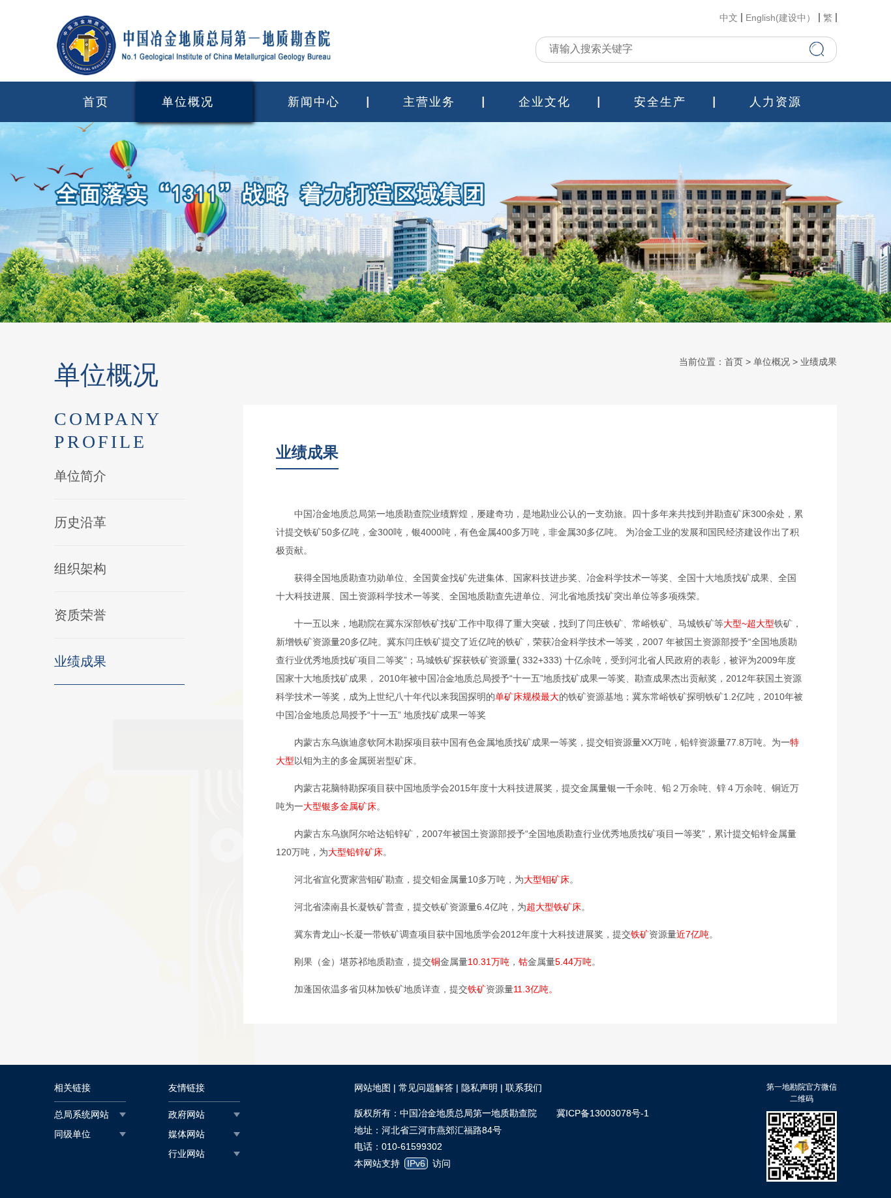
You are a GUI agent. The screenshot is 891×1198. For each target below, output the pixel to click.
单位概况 (188, 101)
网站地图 (372, 1087)
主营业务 (429, 101)
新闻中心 (314, 101)
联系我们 (524, 1087)
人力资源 (775, 101)
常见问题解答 (426, 1087)
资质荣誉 (80, 615)
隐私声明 (479, 1087)
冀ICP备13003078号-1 (602, 1113)
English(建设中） (780, 17)
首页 (96, 101)
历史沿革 (80, 522)
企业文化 (545, 101)
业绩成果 (80, 661)
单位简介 (80, 476)
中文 (728, 17)
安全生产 (660, 101)
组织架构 (80, 568)
